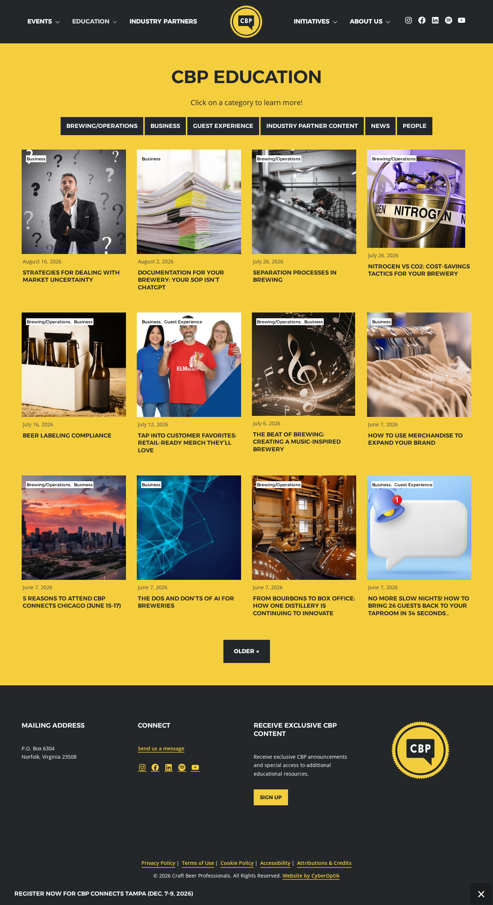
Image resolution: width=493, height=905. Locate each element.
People (415, 125)
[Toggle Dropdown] (59, 21)
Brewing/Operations (102, 125)
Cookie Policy (237, 862)
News (380, 125)
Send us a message (161, 748)
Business (165, 125)
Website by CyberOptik (311, 875)
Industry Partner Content (312, 125)
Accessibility (275, 862)
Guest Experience (223, 125)
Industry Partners (163, 21)
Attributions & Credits (324, 862)
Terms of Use (198, 862)
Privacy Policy (158, 862)
